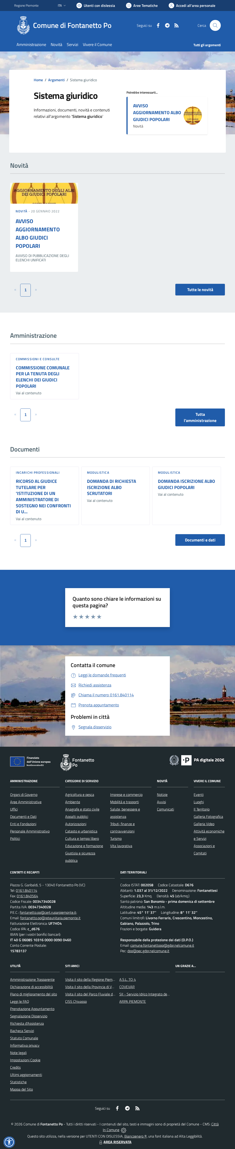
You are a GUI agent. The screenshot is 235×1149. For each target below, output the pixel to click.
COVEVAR (127, 986)
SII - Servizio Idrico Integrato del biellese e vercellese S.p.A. (164, 994)
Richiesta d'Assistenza (27, 1023)
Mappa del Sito (21, 1089)
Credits (15, 1067)
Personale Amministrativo (30, 831)
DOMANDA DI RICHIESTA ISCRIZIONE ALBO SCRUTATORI (111, 487)
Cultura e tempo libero (82, 838)
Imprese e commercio (126, 794)
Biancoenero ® (135, 1136)
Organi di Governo (23, 794)
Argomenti (56, 80)
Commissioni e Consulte (38, 359)
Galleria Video (204, 824)
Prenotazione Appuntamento (32, 1008)
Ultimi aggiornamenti (26, 1074)
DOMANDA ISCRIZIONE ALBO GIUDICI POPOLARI (186, 484)
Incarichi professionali (38, 472)
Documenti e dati (200, 540)
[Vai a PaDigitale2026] (197, 759)
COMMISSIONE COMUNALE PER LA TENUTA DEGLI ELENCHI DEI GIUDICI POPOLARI (43, 376)
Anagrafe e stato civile (82, 809)
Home (38, 80)
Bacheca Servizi (22, 1030)
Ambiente (72, 802)
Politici (15, 838)
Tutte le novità (200, 290)
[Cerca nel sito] (215, 25)
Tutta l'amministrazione (200, 417)
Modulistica (98, 472)
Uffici (14, 809)
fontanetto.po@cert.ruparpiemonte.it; (48, 912)
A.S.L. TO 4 (127, 979)
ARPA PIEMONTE (132, 1001)
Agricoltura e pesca (79, 794)
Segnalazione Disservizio (28, 1016)
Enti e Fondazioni (23, 824)
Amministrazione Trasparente (32, 979)
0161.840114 (26, 890)
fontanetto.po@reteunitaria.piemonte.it (50, 918)
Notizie (162, 794)
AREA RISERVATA (117, 1142)
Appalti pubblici (76, 816)
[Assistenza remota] (123, 1130)
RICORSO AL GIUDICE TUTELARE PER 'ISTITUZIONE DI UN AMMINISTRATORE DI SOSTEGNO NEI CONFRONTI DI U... (43, 496)
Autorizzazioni (75, 824)
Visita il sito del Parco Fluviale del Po (92, 994)
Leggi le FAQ (19, 1001)
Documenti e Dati (23, 816)
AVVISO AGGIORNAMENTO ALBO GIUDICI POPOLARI (157, 112)
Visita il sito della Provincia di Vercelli (92, 986)
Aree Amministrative (26, 802)
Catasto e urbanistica (81, 831)
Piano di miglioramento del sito (33, 994)
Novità (22, 211)
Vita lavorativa (121, 846)
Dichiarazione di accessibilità (31, 986)
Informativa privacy (24, 1045)
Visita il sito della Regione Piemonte (92, 979)
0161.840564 (27, 896)
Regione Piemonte (26, 5)
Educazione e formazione (84, 846)
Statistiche (18, 1082)
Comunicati (165, 809)
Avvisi (161, 802)
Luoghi (199, 802)
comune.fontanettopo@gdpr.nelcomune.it (162, 945)
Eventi (199, 794)
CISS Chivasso (76, 1001)
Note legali (18, 1052)
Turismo (116, 838)
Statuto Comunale (24, 1038)
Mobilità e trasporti (124, 802)
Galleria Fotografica (208, 816)
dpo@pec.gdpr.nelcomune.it (148, 951)
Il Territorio (202, 809)
